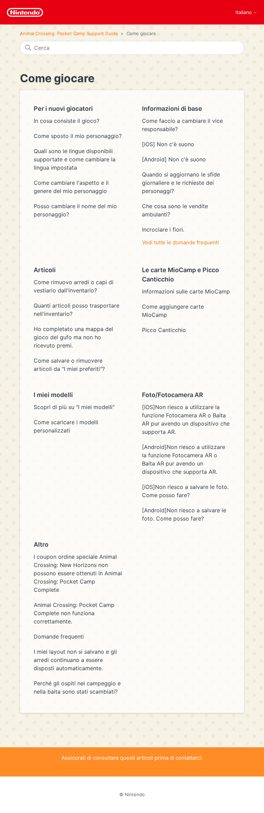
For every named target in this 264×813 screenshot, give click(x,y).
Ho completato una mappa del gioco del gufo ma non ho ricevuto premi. (73, 337)
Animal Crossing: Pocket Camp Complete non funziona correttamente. (74, 613)
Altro (41, 544)
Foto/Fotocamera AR (172, 394)
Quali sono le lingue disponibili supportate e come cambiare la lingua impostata (75, 159)
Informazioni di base (172, 108)
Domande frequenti (59, 636)
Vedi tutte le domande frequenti (180, 242)
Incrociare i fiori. (163, 229)
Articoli (45, 270)
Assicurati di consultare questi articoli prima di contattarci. (132, 758)
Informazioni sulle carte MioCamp (186, 291)
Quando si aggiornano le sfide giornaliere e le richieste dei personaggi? (181, 182)
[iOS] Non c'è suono (168, 144)
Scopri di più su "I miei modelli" (74, 407)
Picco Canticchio (164, 330)
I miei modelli (53, 394)
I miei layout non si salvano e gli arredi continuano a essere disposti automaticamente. (75, 660)
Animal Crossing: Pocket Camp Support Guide (69, 33)
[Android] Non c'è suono (174, 159)
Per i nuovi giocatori (63, 108)
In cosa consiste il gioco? (66, 120)
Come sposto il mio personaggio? (78, 135)
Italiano (244, 12)
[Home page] (25, 12)
